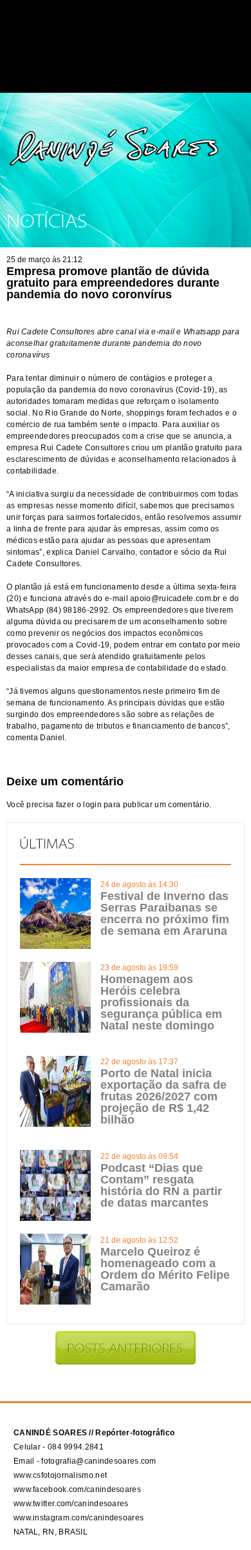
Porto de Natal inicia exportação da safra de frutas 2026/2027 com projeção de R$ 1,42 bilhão (163, 1096)
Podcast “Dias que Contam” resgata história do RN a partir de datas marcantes (161, 1185)
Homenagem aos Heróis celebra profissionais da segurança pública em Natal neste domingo (161, 1002)
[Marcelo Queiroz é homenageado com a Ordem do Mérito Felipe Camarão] (55, 1301)
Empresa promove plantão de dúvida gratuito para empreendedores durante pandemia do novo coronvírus (112, 283)
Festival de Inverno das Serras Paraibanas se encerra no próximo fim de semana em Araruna (164, 913)
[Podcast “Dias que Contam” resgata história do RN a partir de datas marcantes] (55, 1218)
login (92, 804)
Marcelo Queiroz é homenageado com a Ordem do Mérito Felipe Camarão (165, 1269)
